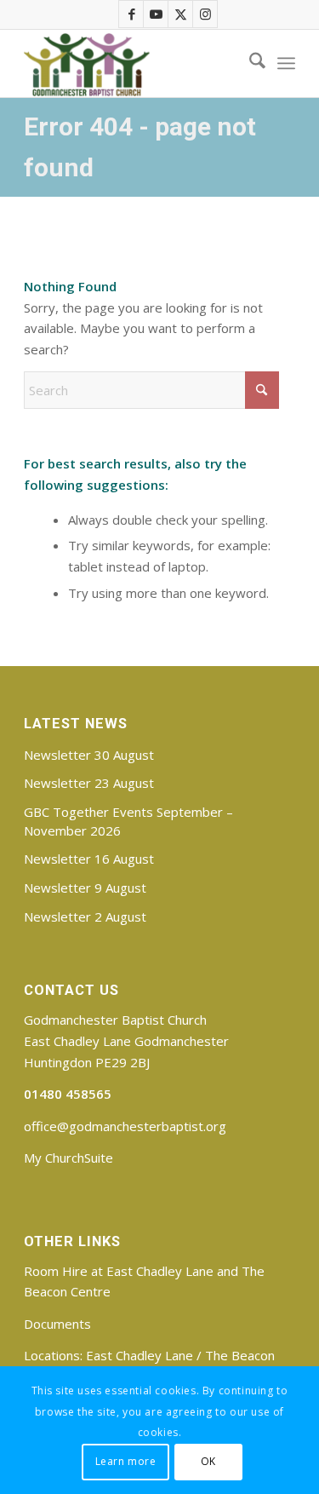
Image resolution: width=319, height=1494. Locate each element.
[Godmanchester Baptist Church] (132, 63)
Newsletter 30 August (89, 754)
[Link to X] (181, 14)
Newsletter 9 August (85, 887)
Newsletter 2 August (85, 916)
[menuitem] (248, 63)
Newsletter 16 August (89, 858)
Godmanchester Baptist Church (115, 1019)
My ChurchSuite (68, 1157)
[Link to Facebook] (132, 14)
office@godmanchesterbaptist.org (125, 1126)
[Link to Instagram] (206, 14)
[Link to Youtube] (156, 14)
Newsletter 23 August (89, 782)
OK (208, 1461)
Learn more (126, 1461)
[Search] (248, 63)
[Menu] (286, 63)
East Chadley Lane (139, 1355)
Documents (57, 1323)
